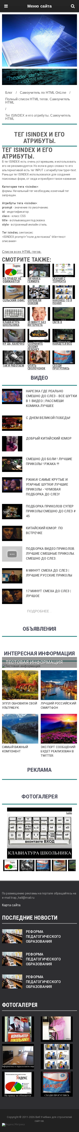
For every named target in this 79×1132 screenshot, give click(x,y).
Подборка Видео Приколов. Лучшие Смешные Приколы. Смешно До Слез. (50, 553)
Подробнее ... (39, 611)
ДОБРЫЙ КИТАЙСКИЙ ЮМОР (49, 438)
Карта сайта (11, 905)
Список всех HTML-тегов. (22, 252)
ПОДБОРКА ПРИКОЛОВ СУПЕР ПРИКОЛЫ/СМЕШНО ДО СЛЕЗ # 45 (51, 511)
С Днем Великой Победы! (48, 418)
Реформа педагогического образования (43, 937)
